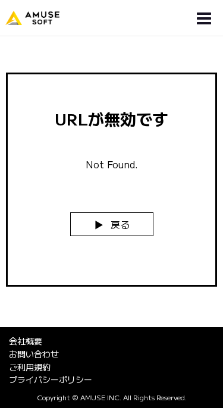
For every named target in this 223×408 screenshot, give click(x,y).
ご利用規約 (30, 367)
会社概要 (25, 341)
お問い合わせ (34, 354)
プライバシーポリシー (50, 379)
